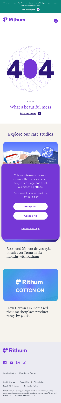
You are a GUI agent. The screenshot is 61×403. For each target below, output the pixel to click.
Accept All (30, 215)
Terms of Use (24, 382)
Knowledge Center (27, 373)
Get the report (28, 9)
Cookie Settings (9, 382)
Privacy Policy (39, 382)
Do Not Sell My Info (31, 386)
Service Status (9, 373)
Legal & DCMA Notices (11, 386)
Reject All (30, 206)
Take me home (28, 113)
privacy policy (31, 196)
